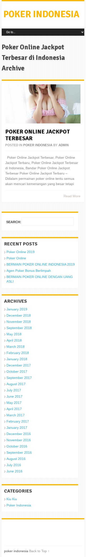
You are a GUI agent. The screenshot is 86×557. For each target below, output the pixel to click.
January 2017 (16, 427)
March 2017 (15, 415)
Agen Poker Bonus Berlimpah (28, 271)
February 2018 (17, 353)
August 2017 (16, 384)
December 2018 (18, 315)
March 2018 (15, 346)
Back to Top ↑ (39, 551)
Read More (72, 196)
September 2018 (19, 328)
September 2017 (19, 378)
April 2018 (14, 340)
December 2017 (18, 365)
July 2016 (13, 465)
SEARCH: (13, 222)
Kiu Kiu (11, 499)
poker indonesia (41, 14)
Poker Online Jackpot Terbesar (37, 135)
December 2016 (18, 434)
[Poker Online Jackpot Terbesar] (43, 103)
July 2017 (13, 390)
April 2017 (14, 409)
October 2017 (16, 371)
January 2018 (16, 359)
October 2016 (16, 446)
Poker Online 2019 (20, 252)
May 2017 (14, 403)
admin (64, 145)
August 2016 (16, 459)
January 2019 (16, 309)
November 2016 (18, 440)
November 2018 (18, 322)
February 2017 (17, 421)
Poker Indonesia (37, 145)
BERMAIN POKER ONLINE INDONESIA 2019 (40, 264)
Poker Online (16, 258)
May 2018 (14, 334)
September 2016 (19, 452)
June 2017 (14, 396)
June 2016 (14, 471)
